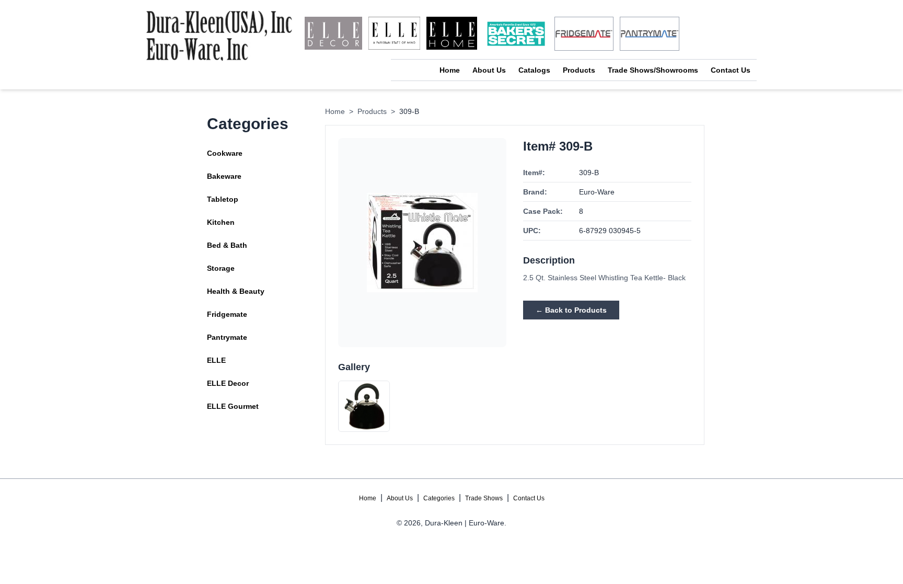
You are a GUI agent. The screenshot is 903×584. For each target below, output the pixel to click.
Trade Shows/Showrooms (653, 70)
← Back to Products (571, 310)
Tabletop (222, 199)
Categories (439, 498)
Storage (221, 268)
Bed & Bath (227, 245)
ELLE (216, 360)
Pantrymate (227, 337)
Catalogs (534, 70)
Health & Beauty (235, 291)
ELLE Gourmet (233, 406)
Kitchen (221, 222)
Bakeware (224, 176)
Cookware (224, 153)
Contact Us (730, 70)
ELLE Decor (228, 383)
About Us (489, 70)
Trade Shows (484, 498)
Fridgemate (227, 314)
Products (579, 70)
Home (449, 70)
